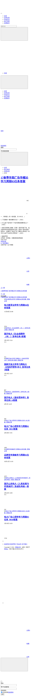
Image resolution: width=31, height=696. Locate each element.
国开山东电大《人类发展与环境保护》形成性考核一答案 (16, 486)
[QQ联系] (17, 575)
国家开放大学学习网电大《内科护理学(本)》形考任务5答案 (17, 367)
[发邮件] (17, 601)
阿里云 (6, 549)
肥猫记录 (18, 547)
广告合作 (18, 544)
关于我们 (24, 544)
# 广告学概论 (5, 243)
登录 (5, 73)
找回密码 (10, 692)
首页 (5, 16)
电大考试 (7, 169)
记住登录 (5, 692)
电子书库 (7, 21)
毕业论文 (7, 19)
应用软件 (7, 23)
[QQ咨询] (14, 617)
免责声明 (13, 544)
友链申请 (7, 544)
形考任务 (7, 17)
